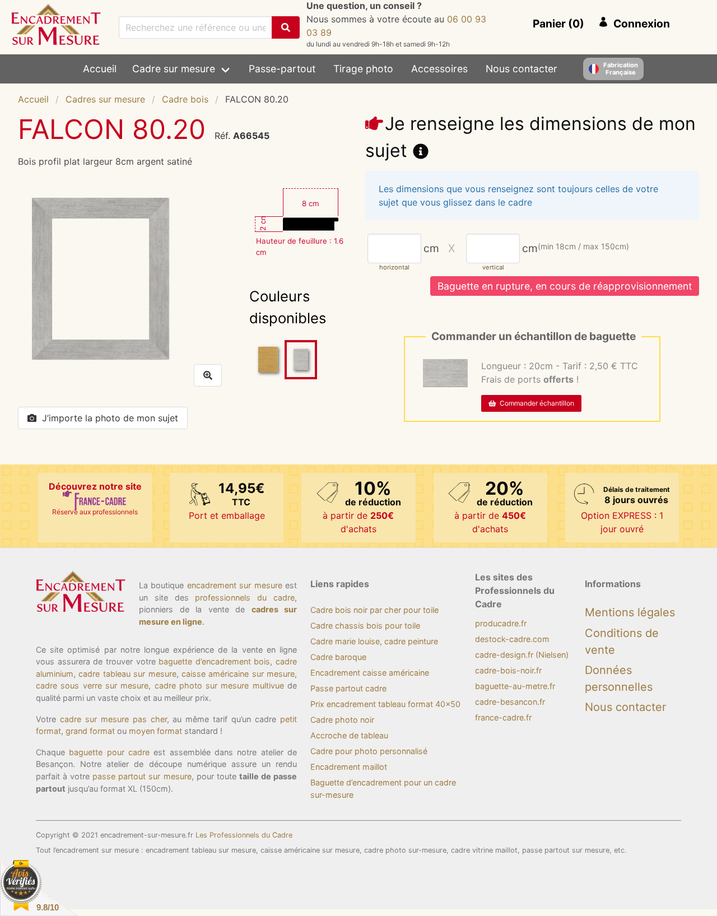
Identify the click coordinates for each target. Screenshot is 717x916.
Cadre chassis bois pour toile (365, 625)
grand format (90, 731)
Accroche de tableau (349, 735)
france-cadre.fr (503, 717)
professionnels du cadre (245, 597)
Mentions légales (630, 612)
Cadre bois (185, 99)
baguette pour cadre (109, 752)
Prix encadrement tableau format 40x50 (385, 704)
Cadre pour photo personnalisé (368, 751)
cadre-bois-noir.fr (508, 670)
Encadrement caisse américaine (369, 672)
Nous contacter (521, 69)
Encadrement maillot (348, 766)
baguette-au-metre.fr (515, 686)
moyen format (155, 731)
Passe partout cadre (348, 688)
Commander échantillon (535, 403)
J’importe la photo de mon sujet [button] (110, 418)
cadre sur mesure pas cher (113, 719)
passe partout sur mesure (141, 776)
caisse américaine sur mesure (238, 673)
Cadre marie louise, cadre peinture (374, 641)
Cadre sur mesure (173, 69)
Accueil (100, 69)
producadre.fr (501, 623)
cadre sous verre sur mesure (92, 685)
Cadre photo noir (342, 719)
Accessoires (439, 69)
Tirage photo (363, 69)
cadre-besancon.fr (510, 701)
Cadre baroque (338, 657)
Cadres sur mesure (105, 99)
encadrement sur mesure (234, 585)
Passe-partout (282, 69)
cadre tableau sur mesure (127, 673)
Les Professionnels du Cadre (243, 835)
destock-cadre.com (512, 639)
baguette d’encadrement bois (214, 661)
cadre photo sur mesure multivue (219, 685)
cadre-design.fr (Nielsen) (522, 654)
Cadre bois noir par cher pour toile (374, 610)
